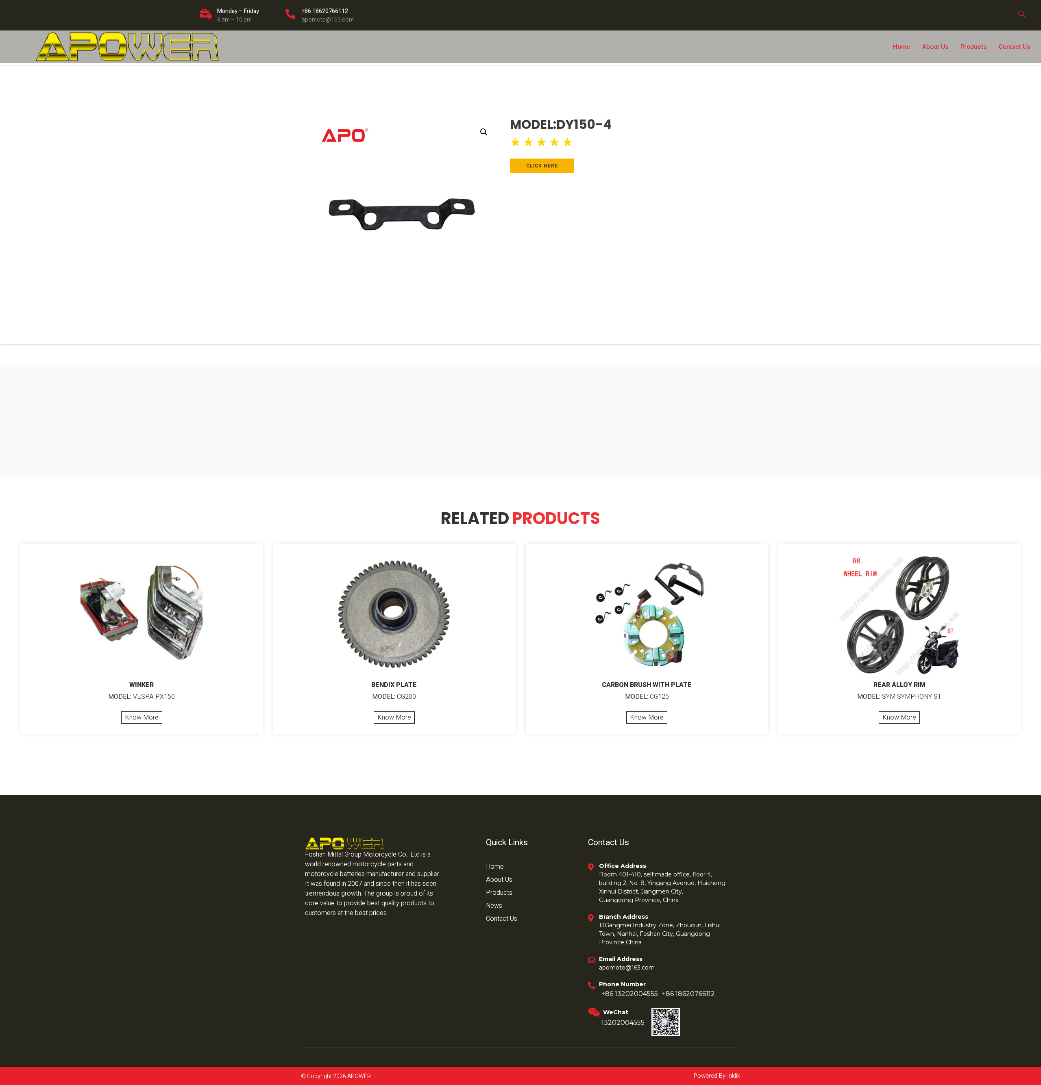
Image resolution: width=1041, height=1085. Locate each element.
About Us (935, 46)
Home (901, 46)
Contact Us (1014, 46)
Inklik (732, 1075)
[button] (484, 132)
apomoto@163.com (328, 19)
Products (973, 46)
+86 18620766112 (325, 11)
